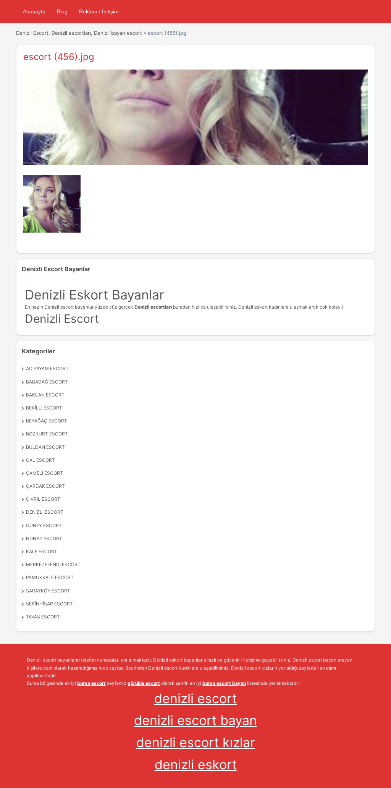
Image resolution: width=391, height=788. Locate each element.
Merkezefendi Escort (53, 564)
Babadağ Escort (47, 382)
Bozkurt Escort (47, 434)
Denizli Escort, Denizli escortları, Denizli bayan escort (79, 33)
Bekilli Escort (44, 408)
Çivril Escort (43, 499)
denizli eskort (196, 764)
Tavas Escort (43, 617)
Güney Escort (44, 525)
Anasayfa (34, 11)
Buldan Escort (45, 447)
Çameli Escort (44, 473)
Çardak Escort (45, 486)
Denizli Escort (44, 512)
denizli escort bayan (195, 720)
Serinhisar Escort (49, 604)
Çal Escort (40, 460)
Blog (62, 11)
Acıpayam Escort (47, 368)
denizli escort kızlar (195, 742)
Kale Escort (41, 551)
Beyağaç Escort (46, 421)
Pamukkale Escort (50, 577)
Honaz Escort (44, 538)
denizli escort (195, 698)
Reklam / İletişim (99, 11)
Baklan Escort (45, 395)
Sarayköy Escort (48, 591)
